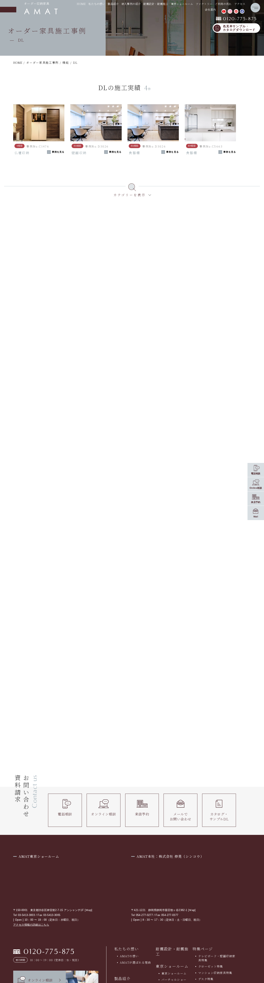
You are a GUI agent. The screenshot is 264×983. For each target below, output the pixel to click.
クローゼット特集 (210, 966)
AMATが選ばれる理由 (135, 962)
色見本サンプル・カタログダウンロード (239, 28)
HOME (81, 4)
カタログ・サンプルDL (219, 816)
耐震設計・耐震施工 (155, 4)
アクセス (239, 4)
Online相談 (256, 487)
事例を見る (58, 152)
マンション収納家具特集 (215, 973)
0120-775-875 (236, 18)
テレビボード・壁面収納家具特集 (217, 958)
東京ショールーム (172, 966)
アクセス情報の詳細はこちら (31, 924)
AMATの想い (129, 956)
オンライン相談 (103, 814)
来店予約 (142, 814)
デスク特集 (205, 979)
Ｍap (88, 910)
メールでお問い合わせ (180, 816)
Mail (255, 516)
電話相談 (65, 814)
